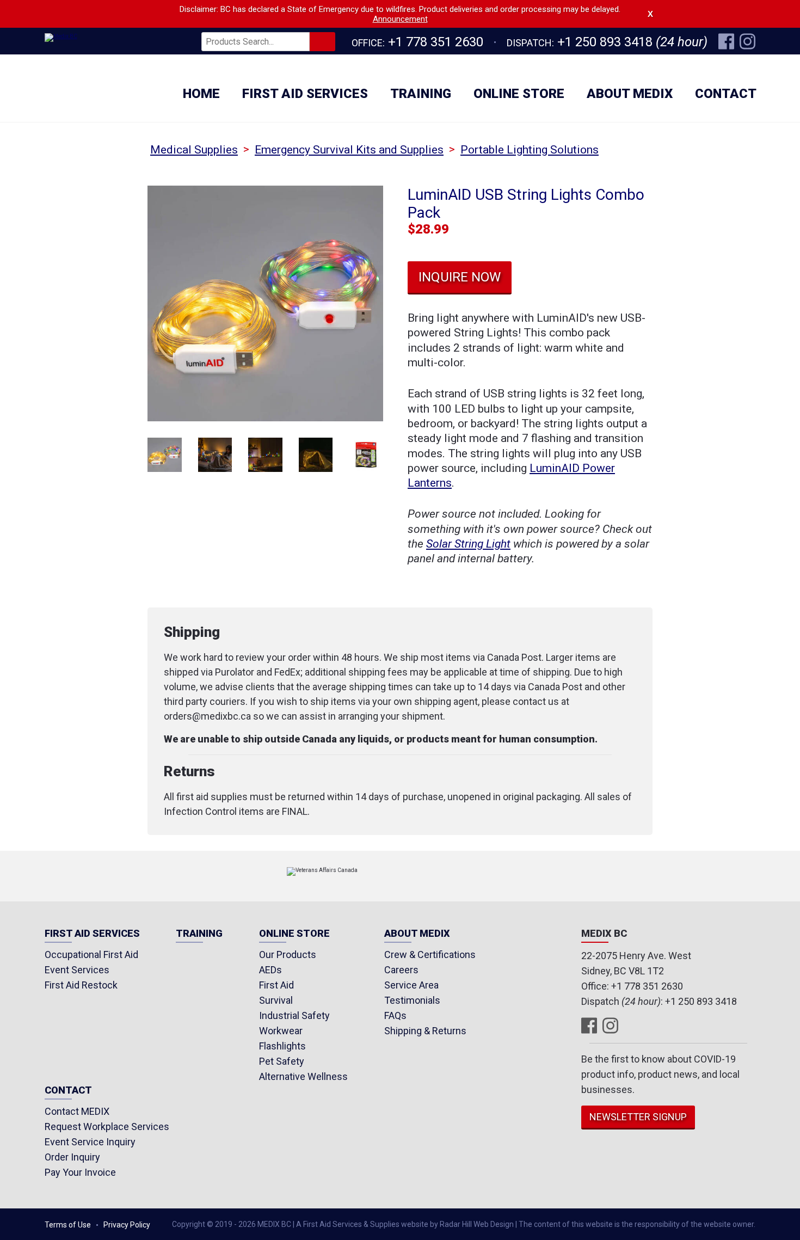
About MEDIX (630, 93)
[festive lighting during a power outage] (265, 455)
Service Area (411, 985)
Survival (276, 1000)
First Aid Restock (81, 985)
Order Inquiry (72, 1157)
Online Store (518, 93)
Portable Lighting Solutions (529, 149)
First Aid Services (305, 93)
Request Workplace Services (107, 1126)
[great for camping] (316, 455)
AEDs (270, 969)
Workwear (281, 1030)
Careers (401, 969)
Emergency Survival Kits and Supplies (349, 149)
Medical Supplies (194, 149)
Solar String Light (468, 543)
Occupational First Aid (91, 954)
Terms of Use (68, 1224)
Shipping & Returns (425, 1030)
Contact (725, 93)
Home (201, 93)
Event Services (77, 969)
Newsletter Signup (638, 1116)
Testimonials (412, 1000)
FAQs (395, 1015)
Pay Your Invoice (80, 1172)
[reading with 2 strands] (215, 455)
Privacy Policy (126, 1224)
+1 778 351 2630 (435, 42)
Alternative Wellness (303, 1076)
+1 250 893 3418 (605, 42)
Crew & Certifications (430, 954)
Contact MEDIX (77, 1111)
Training (420, 93)
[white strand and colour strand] (164, 455)
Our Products (287, 954)
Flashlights (282, 1046)
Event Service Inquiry (90, 1141)
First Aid (276, 985)
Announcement (400, 19)
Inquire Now (460, 277)
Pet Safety (281, 1061)
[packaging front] (366, 455)
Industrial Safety (294, 1015)
